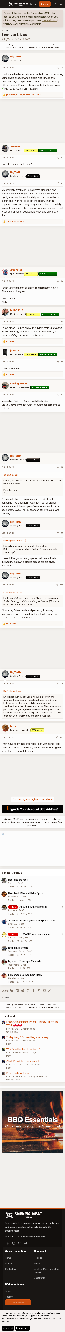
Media (37, 1263)
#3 (62, 183)
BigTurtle (8, 39)
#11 (62, 683)
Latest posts (9, 1015)
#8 (62, 467)
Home (8, 1258)
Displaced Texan (16, 951)
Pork (8, 1055)
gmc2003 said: (10, 475)
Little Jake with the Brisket (33, 906)
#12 (61, 737)
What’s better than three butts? (23, 1049)
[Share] (58, 68)
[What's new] (55, 4)
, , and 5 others (24, 95)
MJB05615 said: (11, 592)
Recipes (38, 1258)
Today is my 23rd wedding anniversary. (27, 1037)
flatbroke (12, 910)
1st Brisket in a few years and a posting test (31, 920)
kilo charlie (13, 978)
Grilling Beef (24, 937)
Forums (8, 1263)
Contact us (10, 1269)
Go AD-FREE (18, 1302)
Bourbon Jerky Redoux (19, 1073)
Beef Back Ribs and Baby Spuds (26, 893)
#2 (62, 157)
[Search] (61, 4)
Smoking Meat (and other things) (46, 1270)
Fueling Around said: (13, 540)
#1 (62, 67)
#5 (62, 321)
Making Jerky (13, 1079)
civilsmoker (13, 896)
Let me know (49, 20)
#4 (62, 281)
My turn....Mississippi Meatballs (24, 961)
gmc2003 (13, 924)
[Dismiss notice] (60, 12)
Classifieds (39, 1277)
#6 (62, 361)
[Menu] (4, 4)
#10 (61, 585)
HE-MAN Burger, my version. (34, 934)
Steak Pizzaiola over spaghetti (22, 1061)
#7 (62, 394)
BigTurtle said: (10, 691)
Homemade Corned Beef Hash (25, 974)
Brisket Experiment (18, 947)
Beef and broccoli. (18, 879)
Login (8, 1291)
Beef (20, 883)
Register (9, 1296)
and (16, 221)
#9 (62, 533)
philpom (12, 937)
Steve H (12, 883)
